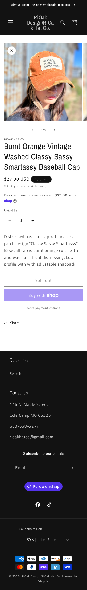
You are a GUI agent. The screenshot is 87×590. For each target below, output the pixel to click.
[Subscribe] (71, 468)
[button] (10, 22)
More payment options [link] (43, 308)
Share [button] (15, 322)
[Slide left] (32, 130)
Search (15, 373)
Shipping (9, 186)
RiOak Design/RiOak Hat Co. (41, 576)
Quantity (10, 210)
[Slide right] (54, 130)
